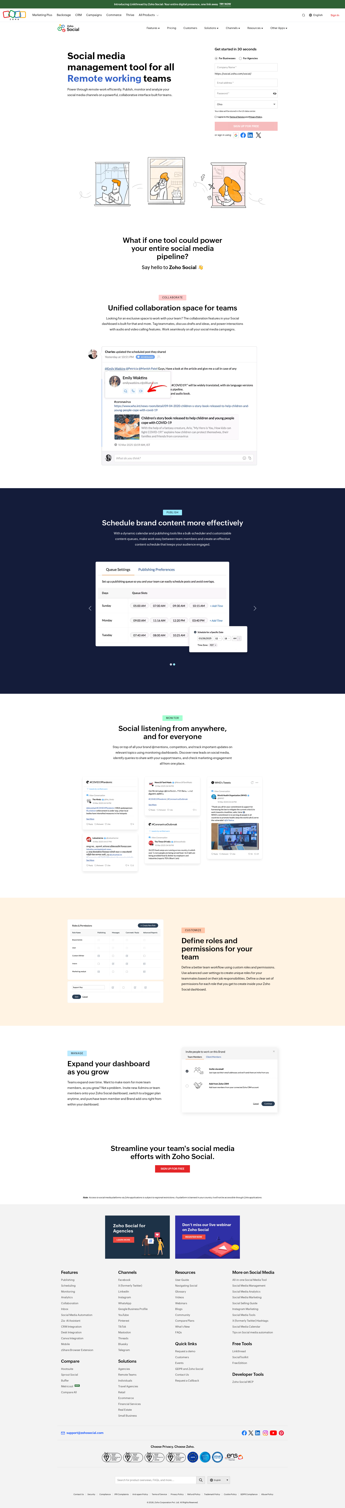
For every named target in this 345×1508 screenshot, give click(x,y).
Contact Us (182, 1374)
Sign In (335, 15)
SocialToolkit (240, 1357)
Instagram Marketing (245, 1309)
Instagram (124, 1297)
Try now (225, 4)
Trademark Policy (212, 1494)
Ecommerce (126, 1398)
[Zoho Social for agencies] (137, 1237)
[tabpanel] (172, 603)
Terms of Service (237, 117)
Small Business (127, 1415)
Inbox (64, 1309)
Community (182, 1314)
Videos (179, 1297)
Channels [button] (232, 27)
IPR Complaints (121, 1494)
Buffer (65, 1380)
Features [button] (152, 27)
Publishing (68, 1279)
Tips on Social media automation (252, 1332)
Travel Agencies (128, 1386)
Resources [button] (254, 27)
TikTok (122, 1326)
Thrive (130, 15)
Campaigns (94, 15)
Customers (190, 27)
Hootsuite (67, 1368)
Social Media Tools (243, 1314)
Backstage (64, 15)
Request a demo (185, 1351)
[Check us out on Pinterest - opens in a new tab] (281, 1433)
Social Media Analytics (246, 1291)
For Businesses (227, 58)
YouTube (123, 1314)
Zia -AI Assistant (70, 1320)
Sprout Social (69, 1374)
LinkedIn (251, 135)
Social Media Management (248, 1285)
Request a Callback (187, 1380)
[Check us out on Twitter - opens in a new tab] (251, 1433)
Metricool (70, 1386)
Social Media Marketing (247, 1297)
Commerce (113, 15)
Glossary (180, 1291)
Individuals (125, 1380)
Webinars (181, 1303)
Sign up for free (172, 1168)
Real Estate (125, 1409)
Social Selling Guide (244, 1303)
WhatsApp (124, 1303)
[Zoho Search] (303, 15)
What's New (182, 1326)
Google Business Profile (133, 1309)
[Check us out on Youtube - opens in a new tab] (273, 1433)
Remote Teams (127, 1374)
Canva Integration (72, 1338)
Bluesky (123, 1344)
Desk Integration (71, 1332)
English (318, 15)
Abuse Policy (267, 1494)
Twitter (258, 135)
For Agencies (250, 58)
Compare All (69, 1392)
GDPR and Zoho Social (189, 1368)
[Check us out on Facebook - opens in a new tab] (244, 1433)
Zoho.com (14, 15)
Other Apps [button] (277, 27)
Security (91, 1494)
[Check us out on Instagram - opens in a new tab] (265, 1433)
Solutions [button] (210, 27)
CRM (78, 15)
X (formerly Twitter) (130, 1285)
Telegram (124, 1350)
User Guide (182, 1279)
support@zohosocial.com (85, 1433)
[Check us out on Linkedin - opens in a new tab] (258, 1433)
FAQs (178, 1332)
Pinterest (123, 1320)
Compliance (105, 1494)
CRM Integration (71, 1326)
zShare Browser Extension (77, 1350)
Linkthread (239, 1351)
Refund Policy (193, 1494)
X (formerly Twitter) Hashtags (250, 1320)
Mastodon (124, 1332)
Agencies (124, 1368)
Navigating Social (186, 1285)
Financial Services (129, 1403)
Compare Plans (184, 1320)
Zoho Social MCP (243, 1381)
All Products (147, 15)
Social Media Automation (76, 1314)
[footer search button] (200, 1480)
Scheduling (68, 1285)
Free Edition (239, 1362)
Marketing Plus (42, 15)
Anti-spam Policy (140, 1494)
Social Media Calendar (246, 1326)
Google (236, 135)
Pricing (171, 27)
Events (179, 1362)
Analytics (67, 1297)
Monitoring (68, 1291)
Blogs (178, 1309)
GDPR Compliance (248, 1494)
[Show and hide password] (274, 94)
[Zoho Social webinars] (207, 1237)
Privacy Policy (255, 117)
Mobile (65, 1344)
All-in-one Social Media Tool (249, 1279)
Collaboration (69, 1303)
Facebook (243, 135)
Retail (121, 1392)
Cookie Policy (230, 1494)
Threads (123, 1338)
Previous (90, 608)
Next (254, 608)
